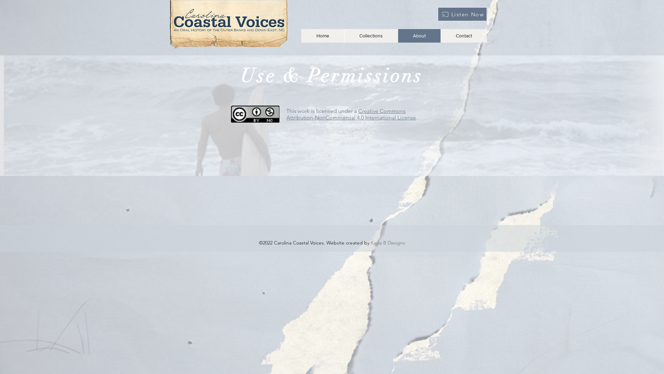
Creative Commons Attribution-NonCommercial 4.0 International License (351, 114)
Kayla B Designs (388, 243)
